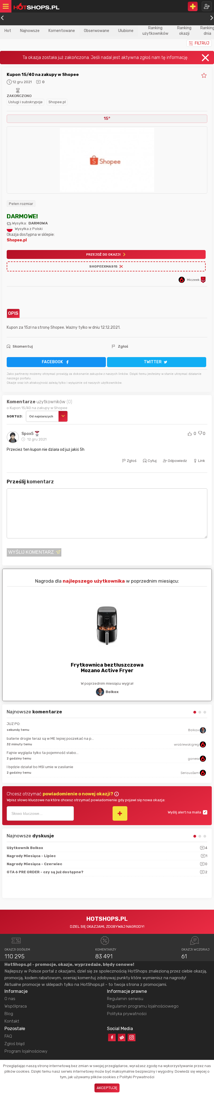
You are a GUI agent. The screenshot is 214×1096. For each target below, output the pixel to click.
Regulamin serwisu (125, 998)
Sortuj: (15, 416)
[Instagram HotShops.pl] (131, 1037)
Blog (8, 1013)
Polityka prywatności (127, 1013)
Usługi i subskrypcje (25, 102)
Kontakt (11, 1021)
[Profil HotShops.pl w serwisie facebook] (112, 1037)
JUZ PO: (13, 724)
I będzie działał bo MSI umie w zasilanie (40, 767)
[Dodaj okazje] (193, 6)
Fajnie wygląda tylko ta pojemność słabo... (43, 753)
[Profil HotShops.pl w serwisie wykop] (121, 1037)
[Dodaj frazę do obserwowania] (120, 813)
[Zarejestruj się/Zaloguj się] (207, 6)
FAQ (8, 1036)
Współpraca (15, 1006)
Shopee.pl (57, 102)
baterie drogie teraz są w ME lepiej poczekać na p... (50, 738)
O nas (9, 998)
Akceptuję (107, 1088)
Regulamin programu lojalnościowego (143, 1006)
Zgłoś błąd (14, 1043)
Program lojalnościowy (25, 1051)
